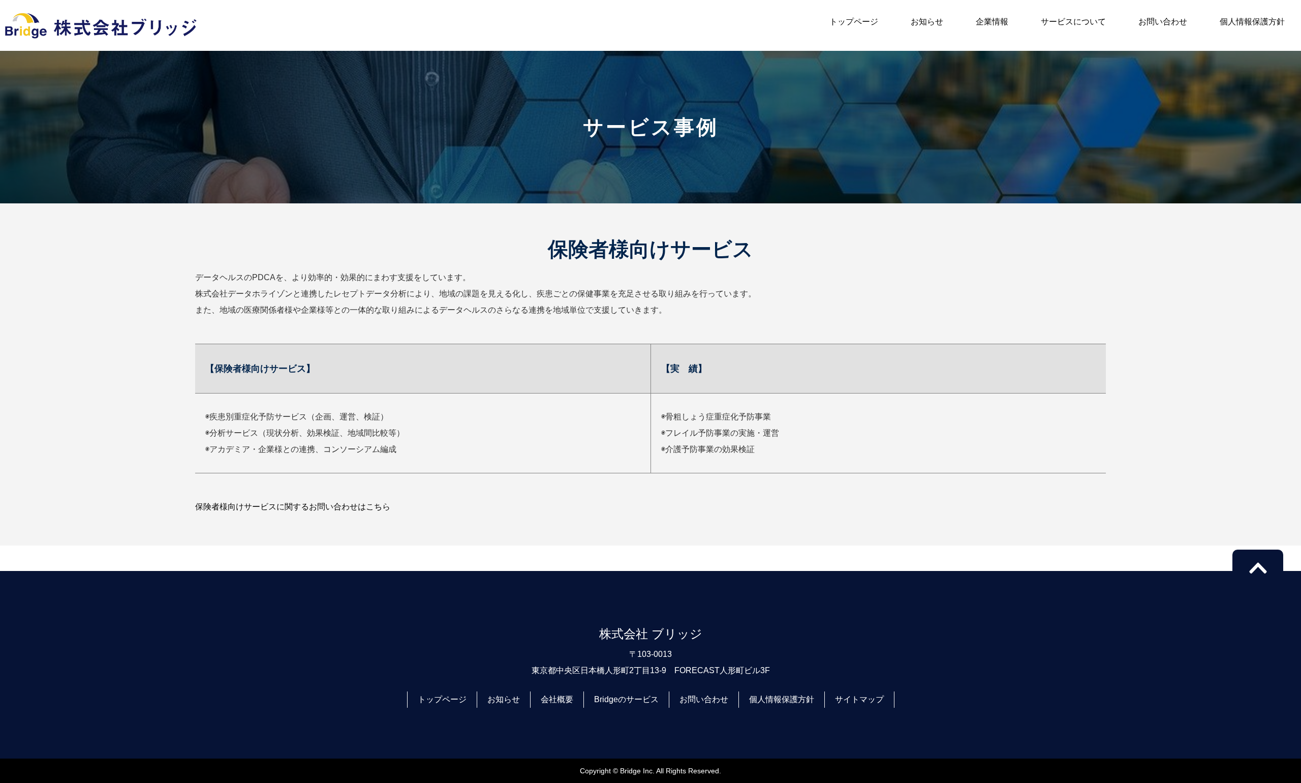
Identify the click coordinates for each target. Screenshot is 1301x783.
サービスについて (1073, 21)
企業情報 (992, 21)
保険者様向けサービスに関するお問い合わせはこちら (292, 506)
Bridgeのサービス (626, 699)
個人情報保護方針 (1252, 21)
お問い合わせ (1162, 21)
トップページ (853, 21)
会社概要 (557, 699)
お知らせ (927, 21)
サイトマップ (859, 699)
